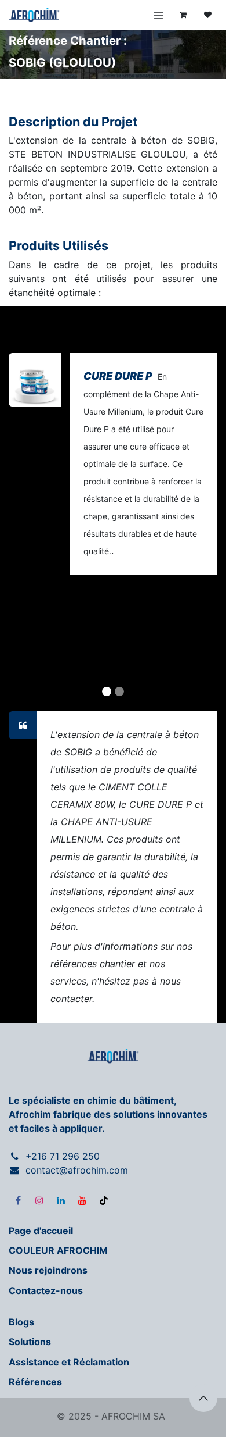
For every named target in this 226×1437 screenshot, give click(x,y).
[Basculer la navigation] (158, 15)
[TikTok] (103, 1200)
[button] (203, 1398)
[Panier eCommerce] (183, 15)
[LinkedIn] (61, 1200)
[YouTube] (82, 1200)
